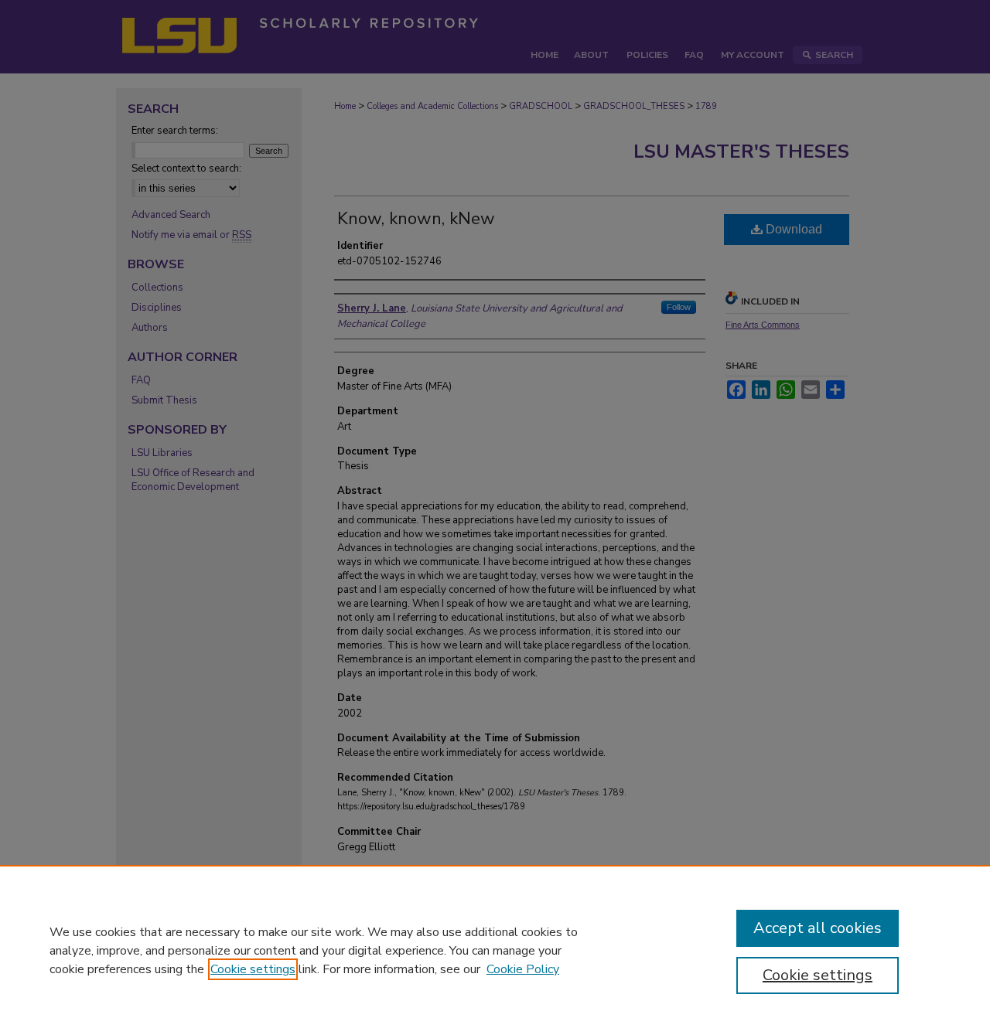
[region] (495, 950)
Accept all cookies (817, 928)
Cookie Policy (522, 969)
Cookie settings (252, 969)
